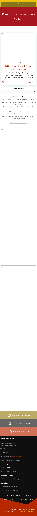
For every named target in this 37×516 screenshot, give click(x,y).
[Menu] (18, 4)
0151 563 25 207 (17, 456)
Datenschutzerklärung (13, 495)
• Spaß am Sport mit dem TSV (24, 511)
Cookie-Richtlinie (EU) (27, 499)
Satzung (5, 499)
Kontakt (14, 499)
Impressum (28, 495)
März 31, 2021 (18, 62)
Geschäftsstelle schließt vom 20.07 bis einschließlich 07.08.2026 (18, 99)
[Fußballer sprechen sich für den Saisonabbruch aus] (18, 46)
